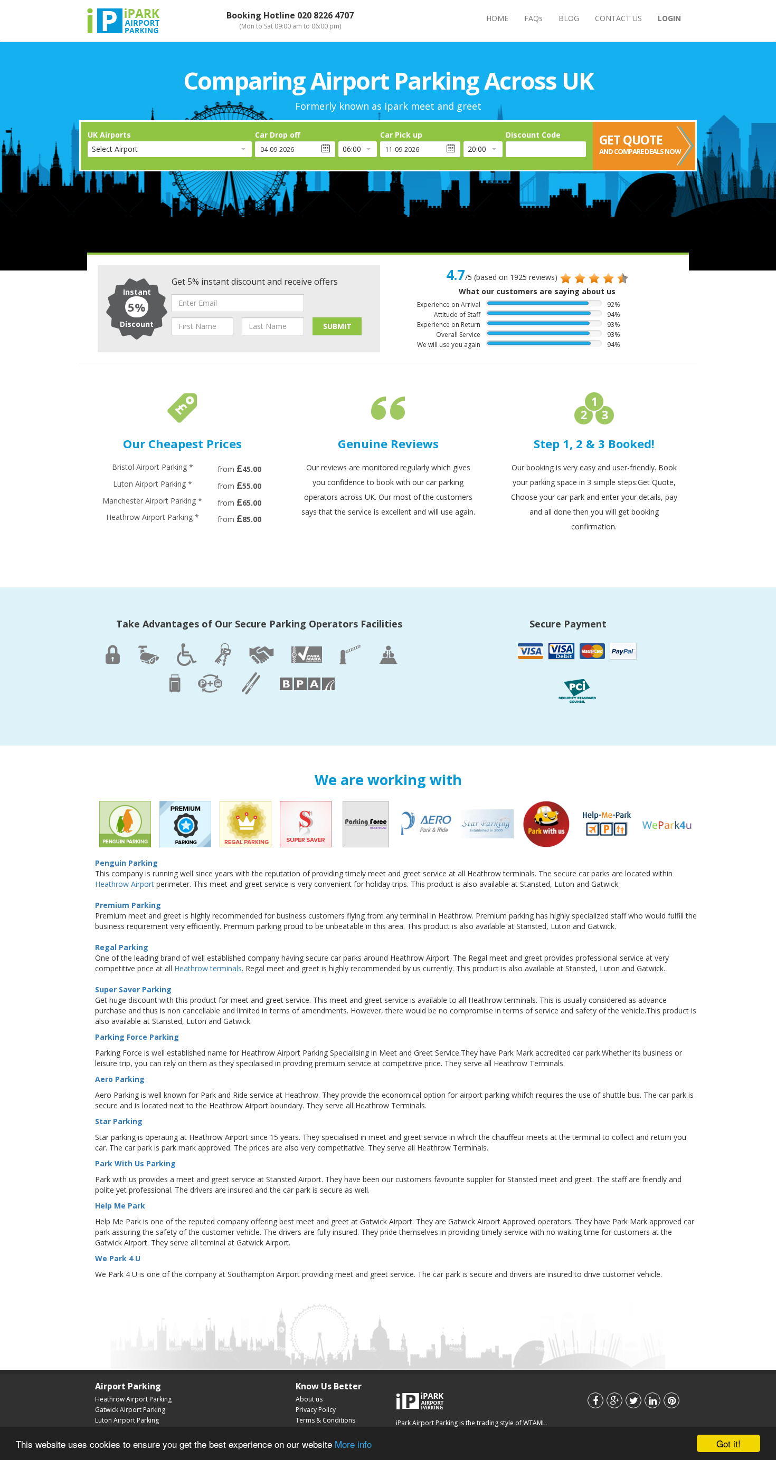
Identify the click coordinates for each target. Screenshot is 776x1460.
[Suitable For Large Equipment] (251, 681)
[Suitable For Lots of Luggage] (175, 683)
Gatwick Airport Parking (130, 1409)
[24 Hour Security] (113, 653)
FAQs (533, 18)
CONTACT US (618, 18)
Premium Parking (128, 905)
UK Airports (109, 135)
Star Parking (119, 1121)
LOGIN (669, 18)
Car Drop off (277, 135)
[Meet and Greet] (261, 654)
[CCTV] (148, 654)
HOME (497, 18)
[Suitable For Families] (388, 654)
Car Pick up (401, 135)
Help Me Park (120, 1206)
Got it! (728, 1443)
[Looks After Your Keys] (222, 651)
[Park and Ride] (210, 683)
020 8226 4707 (325, 15)
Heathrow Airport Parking (133, 1399)
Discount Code (533, 135)
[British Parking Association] (307, 682)
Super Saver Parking (133, 989)
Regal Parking (121, 947)
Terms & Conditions (325, 1420)
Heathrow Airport (124, 884)
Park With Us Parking (135, 1163)
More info (353, 1444)
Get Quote (640, 143)
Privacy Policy (316, 1409)
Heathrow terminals (208, 968)
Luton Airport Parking (127, 1420)
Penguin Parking (126, 863)
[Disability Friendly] (187, 652)
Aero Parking (120, 1079)
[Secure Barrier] (350, 653)
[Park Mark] (306, 655)
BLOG (569, 18)
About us (309, 1399)
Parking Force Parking (137, 1037)
